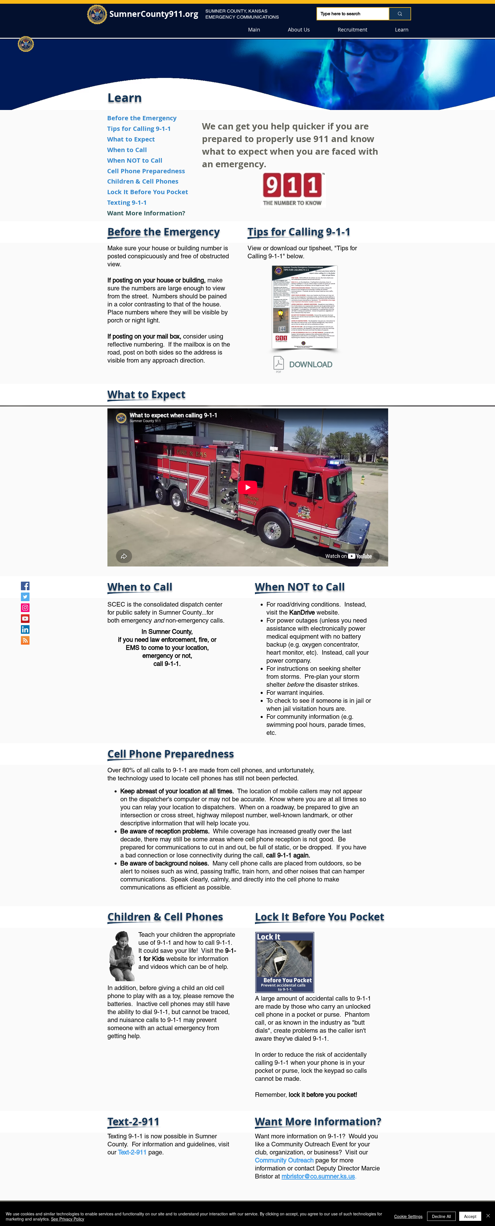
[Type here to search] (399, 14)
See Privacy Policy (67, 1219)
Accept (470, 1216)
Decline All (441, 1216)
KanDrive (302, 612)
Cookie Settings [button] (408, 1216)
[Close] (488, 1216)
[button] (299, 29)
